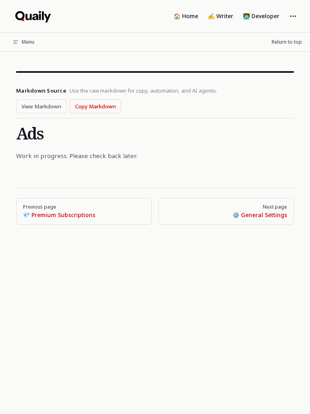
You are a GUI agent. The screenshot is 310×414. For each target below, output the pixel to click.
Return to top (287, 41)
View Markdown (41, 106)
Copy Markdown (95, 106)
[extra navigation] (293, 16)
